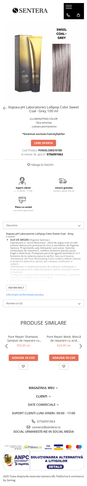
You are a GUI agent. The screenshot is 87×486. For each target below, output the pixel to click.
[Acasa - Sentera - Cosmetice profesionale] (30, 11)
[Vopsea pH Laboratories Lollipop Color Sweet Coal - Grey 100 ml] (43, 62)
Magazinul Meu (42, 388)
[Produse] (69, 8)
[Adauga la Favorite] (23, 366)
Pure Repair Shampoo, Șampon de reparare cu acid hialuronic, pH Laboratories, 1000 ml (23, 338)
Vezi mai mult (16, 287)
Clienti (42, 396)
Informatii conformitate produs (25, 294)
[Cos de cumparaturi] (78, 15)
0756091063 (45, 421)
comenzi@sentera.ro (45, 427)
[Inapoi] (3, 108)
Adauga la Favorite (42, 165)
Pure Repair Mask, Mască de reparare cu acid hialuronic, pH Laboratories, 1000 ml (64, 338)
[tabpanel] (43, 62)
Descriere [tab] (11, 225)
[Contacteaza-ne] (68, 15)
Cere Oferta (43, 143)
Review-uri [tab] (14, 303)
